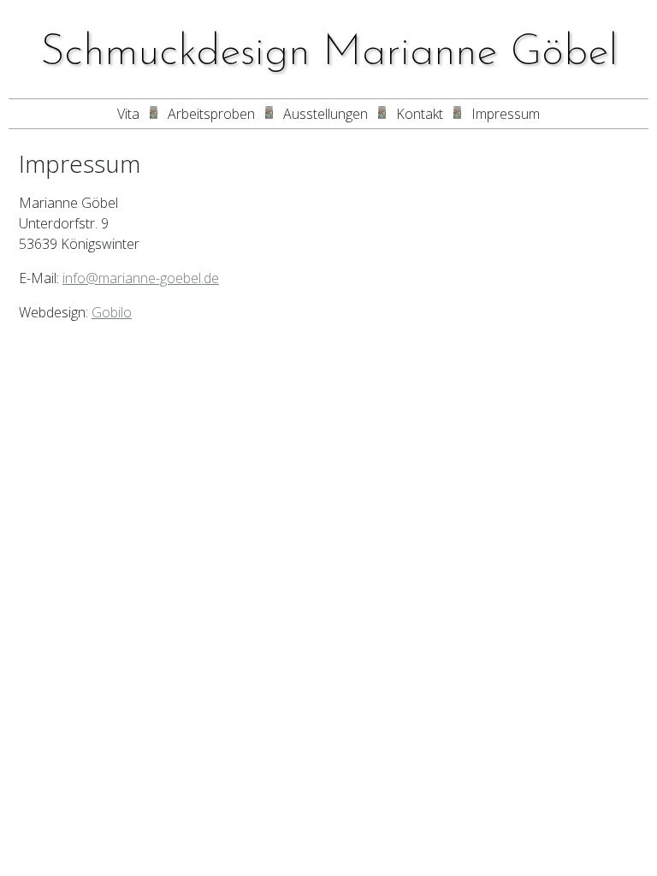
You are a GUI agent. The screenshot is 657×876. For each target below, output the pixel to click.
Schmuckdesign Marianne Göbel (329, 53)
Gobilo (112, 312)
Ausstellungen (325, 113)
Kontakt (419, 113)
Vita (128, 113)
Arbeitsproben (211, 113)
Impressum (505, 113)
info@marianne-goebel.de (140, 278)
